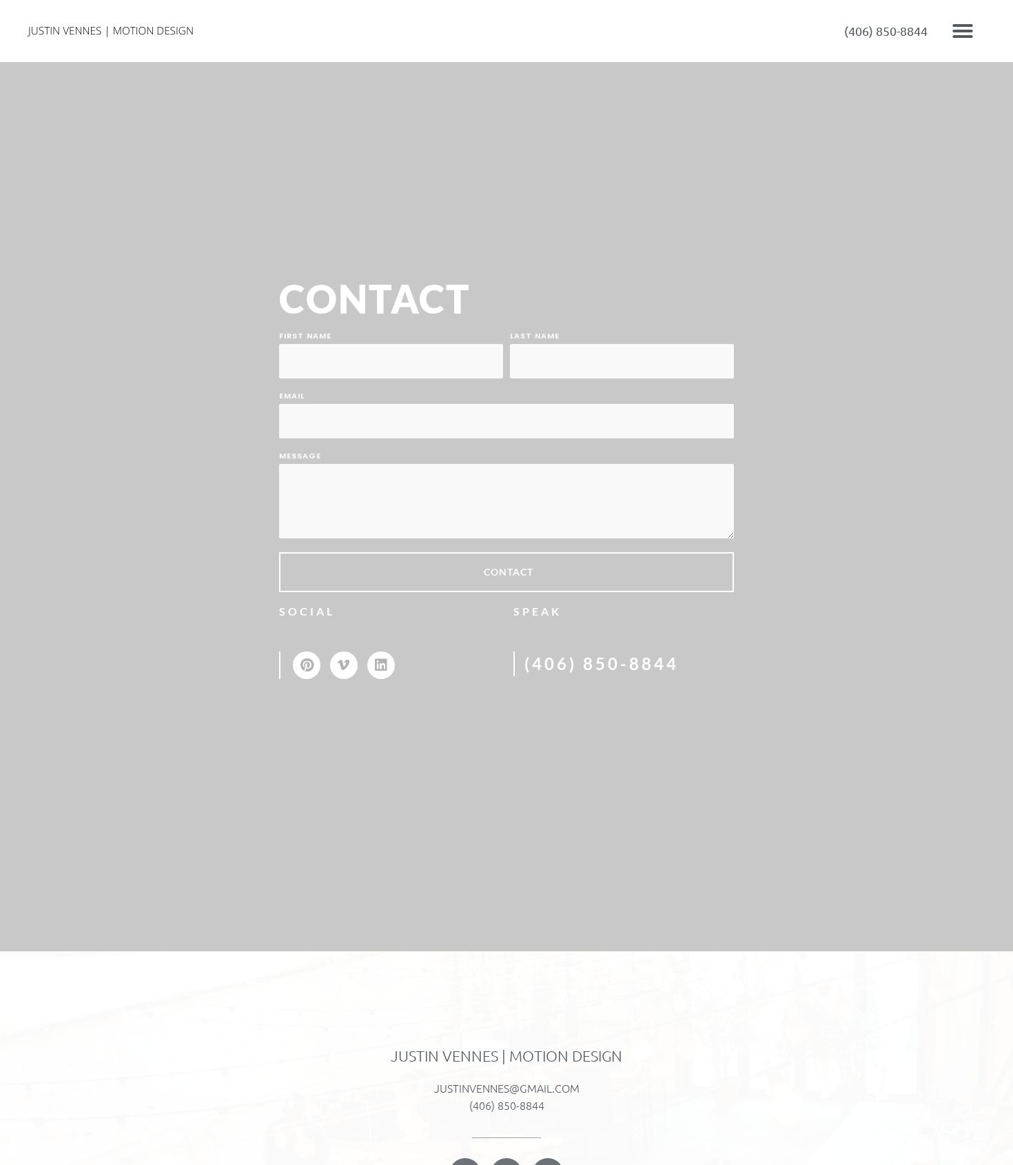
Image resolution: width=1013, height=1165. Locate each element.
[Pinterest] (306, 665)
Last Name (535, 336)
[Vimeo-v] (344, 665)
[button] (962, 31)
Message (300, 456)
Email (292, 396)
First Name (305, 336)
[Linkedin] (381, 665)
